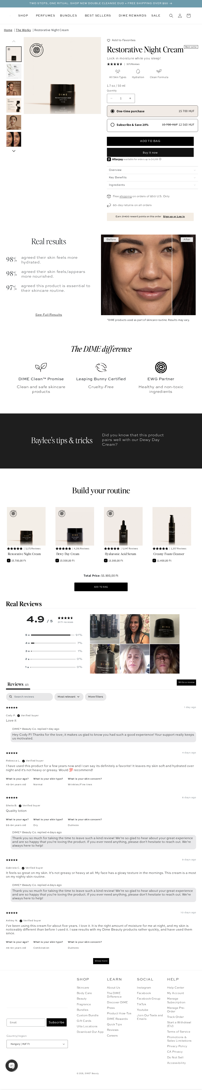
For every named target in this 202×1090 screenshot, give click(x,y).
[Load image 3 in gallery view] (14, 88)
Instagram (144, 987)
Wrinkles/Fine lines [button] (80, 784)
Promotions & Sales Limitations (179, 1039)
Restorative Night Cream (51, 30)
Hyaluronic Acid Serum (120, 554)
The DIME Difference (114, 995)
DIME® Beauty (92, 1073)
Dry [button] (35, 825)
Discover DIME (117, 1002)
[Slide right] (13, 151)
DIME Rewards (117, 1019)
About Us (113, 987)
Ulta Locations (87, 1026)
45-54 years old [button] (16, 784)
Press (111, 1008)
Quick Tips (114, 1024)
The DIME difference (101, 348)
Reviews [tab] (18, 684)
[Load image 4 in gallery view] (14, 105)
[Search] (171, 15)
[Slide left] (13, 41)
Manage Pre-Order (176, 1010)
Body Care (84, 993)
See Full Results (48, 315)
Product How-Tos (119, 1013)
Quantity (112, 90)
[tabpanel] (101, 830)
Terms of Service (178, 1031)
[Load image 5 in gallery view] (14, 122)
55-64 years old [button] (16, 825)
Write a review (186, 682)
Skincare (83, 987)
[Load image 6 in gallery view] (14, 139)
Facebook (144, 993)
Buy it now (150, 152)
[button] (24, 16)
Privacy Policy (177, 1046)
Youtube (142, 1010)
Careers (112, 1035)
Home (8, 30)
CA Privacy (175, 1051)
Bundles (82, 1010)
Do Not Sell (175, 1057)
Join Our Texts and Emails (150, 1017)
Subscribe (57, 1022)
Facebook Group (149, 998)
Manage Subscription (176, 1000)
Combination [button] (41, 948)
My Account (175, 993)
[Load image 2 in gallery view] (14, 71)
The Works (23, 30)
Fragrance (84, 1004)
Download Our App (90, 1032)
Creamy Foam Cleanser (168, 554)
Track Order (175, 1017)
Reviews (113, 1030)
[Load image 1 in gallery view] (14, 54)
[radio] (152, 111)
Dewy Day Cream (67, 554)
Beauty (82, 998)
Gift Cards (84, 1021)
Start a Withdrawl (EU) (179, 1024)
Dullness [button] (73, 825)
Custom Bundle (87, 1015)
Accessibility (176, 1063)
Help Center (175, 987)
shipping (126, 196)
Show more (101, 961)
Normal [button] (38, 784)
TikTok (141, 1004)
